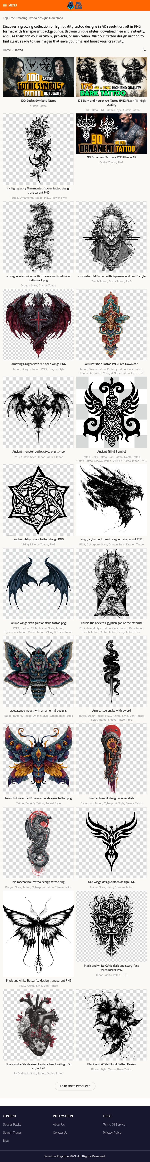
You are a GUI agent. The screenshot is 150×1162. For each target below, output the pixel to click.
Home (7, 50)
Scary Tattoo (116, 281)
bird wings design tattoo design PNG (111, 882)
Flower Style (59, 197)
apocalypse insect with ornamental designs (38, 710)
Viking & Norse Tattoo (116, 373)
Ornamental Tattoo (31, 197)
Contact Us (60, 1132)
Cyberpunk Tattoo (15, 632)
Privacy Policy (112, 1132)
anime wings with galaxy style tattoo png (38, 623)
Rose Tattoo (124, 1069)
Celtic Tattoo (135, 369)
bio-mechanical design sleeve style (111, 798)
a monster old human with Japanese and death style (112, 276)
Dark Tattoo (91, 109)
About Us (59, 1124)
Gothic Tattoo (38, 105)
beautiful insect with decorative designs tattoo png (38, 798)
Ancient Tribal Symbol (111, 451)
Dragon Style (29, 285)
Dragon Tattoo (47, 285)
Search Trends (12, 1132)
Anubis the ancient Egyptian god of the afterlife (111, 623)
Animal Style (46, 628)
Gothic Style (114, 109)
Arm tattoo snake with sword (111, 710)
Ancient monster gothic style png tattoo (38, 451)
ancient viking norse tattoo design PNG (38, 539)
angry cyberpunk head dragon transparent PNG (111, 539)
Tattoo (14, 197)
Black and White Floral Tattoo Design (111, 1064)
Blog (6, 1140)
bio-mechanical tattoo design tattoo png (38, 882)
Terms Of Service (114, 1124)
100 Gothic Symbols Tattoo (38, 100)
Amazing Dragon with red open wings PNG (38, 364)
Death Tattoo (99, 281)
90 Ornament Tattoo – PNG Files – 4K (111, 157)
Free (134, 373)
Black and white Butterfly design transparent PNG (38, 980)
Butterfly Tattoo (116, 369)
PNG (102, 109)
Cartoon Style (29, 628)
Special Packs (12, 1124)
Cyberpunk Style (97, 544)
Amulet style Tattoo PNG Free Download (111, 364)
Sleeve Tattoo (97, 369)
